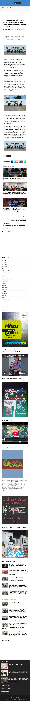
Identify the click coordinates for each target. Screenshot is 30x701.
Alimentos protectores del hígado (15, 664)
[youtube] (18, 697)
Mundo (4, 285)
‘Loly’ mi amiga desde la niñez (16, 602)
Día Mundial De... (6, 270)
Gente (4, 275)
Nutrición (5, 289)
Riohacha (5, 302)
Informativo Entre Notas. (8, 279)
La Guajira (9, 14)
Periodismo (5, 293)
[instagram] (16, 697)
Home (4, 14)
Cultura (4, 268)
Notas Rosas (5, 3)
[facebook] (11, 697)
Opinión (4, 291)
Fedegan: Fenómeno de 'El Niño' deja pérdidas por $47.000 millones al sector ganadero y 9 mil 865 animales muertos (18, 680)
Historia (4, 277)
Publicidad (5, 297)
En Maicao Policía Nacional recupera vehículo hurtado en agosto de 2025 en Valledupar (14, 179)
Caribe (4, 260)
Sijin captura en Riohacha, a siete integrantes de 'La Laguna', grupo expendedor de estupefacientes (17, 579)
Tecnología (5, 306)
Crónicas (5, 266)
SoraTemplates (10, 699)
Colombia (5, 264)
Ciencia (4, 262)
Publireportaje (6, 299)
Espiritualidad (6, 272)
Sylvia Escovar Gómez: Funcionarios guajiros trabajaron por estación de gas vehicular (17, 565)
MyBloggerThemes (23, 699)
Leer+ (4, 283)
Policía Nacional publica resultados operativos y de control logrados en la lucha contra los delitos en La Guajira (14, 210)
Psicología (5, 295)
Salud (4, 304)
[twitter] (13, 697)
